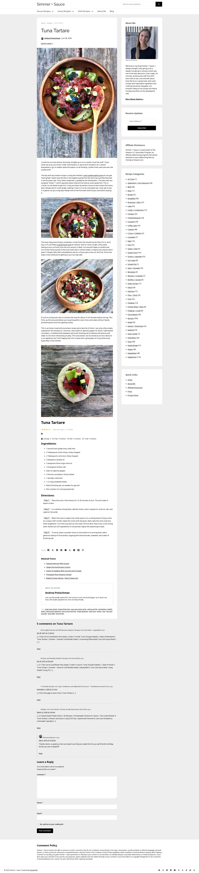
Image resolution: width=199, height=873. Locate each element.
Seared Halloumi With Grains (57, 563)
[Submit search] (159, 4)
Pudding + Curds (134, 311)
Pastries (131, 291)
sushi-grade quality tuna (93, 175)
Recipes (131, 318)
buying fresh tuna (64, 245)
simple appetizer (82, 611)
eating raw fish (92, 609)
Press (130, 391)
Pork (129, 299)
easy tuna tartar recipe (78, 609)
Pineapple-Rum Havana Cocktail (59, 574)
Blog (112, 11)
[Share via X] (54, 550)
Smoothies (132, 338)
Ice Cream (131, 260)
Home (130, 380)
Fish (129, 245)
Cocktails (131, 222)
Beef (129, 187)
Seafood (131, 330)
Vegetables (132, 353)
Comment (41, 774)
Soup (130, 341)
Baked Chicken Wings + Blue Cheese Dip (62, 578)
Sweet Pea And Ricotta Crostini (58, 567)
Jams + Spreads (134, 268)
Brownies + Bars (134, 202)
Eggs (129, 241)
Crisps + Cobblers (135, 233)
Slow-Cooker (133, 334)
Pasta (130, 287)
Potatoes (131, 303)
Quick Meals (132, 314)
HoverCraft (33, 870)
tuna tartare (60, 614)
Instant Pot (132, 264)
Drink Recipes (84, 11)
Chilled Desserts (134, 218)
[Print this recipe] (77, 433)
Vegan (130, 349)
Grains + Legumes (135, 256)
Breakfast (131, 198)
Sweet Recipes (64, 11)
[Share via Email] (67, 550)
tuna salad (51, 614)
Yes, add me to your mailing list (51, 824)
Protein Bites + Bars (136, 307)
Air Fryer (131, 179)
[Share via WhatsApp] (71, 550)
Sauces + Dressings (135, 326)
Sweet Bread (133, 345)
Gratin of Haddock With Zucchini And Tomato (63, 571)
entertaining (102, 609)
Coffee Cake (132, 225)
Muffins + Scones (134, 280)
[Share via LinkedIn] (58, 550)
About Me (101, 11)
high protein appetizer (53, 611)
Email (39, 813)
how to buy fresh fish (69, 611)
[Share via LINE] (79, 550)
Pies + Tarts (132, 295)
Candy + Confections (136, 210)
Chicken (131, 214)
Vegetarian (132, 357)
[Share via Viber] (84, 550)
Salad (130, 322)
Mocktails (131, 272)
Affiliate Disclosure (135, 387)
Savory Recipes (44, 11)
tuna (103, 611)
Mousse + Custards (135, 276)
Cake (130, 206)
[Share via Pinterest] (62, 550)
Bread (130, 195)
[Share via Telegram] (75, 550)
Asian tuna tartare (51, 609)
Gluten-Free (132, 253)
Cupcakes (131, 237)
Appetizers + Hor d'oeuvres (138, 183)
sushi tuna (92, 611)
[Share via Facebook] (49, 550)
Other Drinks (133, 283)
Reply (39, 649)
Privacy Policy (133, 395)
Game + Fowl (133, 249)
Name (40, 803)
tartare (99, 611)
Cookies (131, 229)
